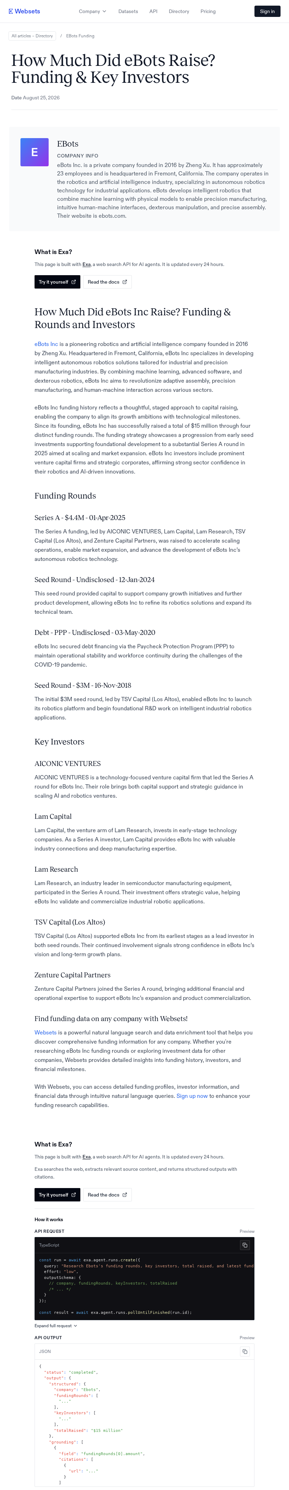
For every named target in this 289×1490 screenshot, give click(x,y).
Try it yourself (53, 281)
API (153, 11)
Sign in (267, 11)
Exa (86, 264)
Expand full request (53, 1326)
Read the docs (103, 281)
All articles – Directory (32, 36)
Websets (46, 1032)
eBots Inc (46, 344)
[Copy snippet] (245, 1245)
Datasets (128, 11)
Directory (179, 11)
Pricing (208, 11)
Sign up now (192, 1096)
